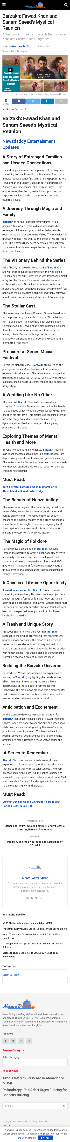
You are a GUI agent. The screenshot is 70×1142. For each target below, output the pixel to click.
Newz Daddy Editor (22, 46)
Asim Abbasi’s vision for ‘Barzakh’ (23, 590)
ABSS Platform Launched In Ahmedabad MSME (27, 923)
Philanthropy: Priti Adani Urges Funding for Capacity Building (34, 929)
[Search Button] (64, 1105)
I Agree (45, 1138)
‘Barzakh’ (37, 365)
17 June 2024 (43, 46)
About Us (6, 1126)
